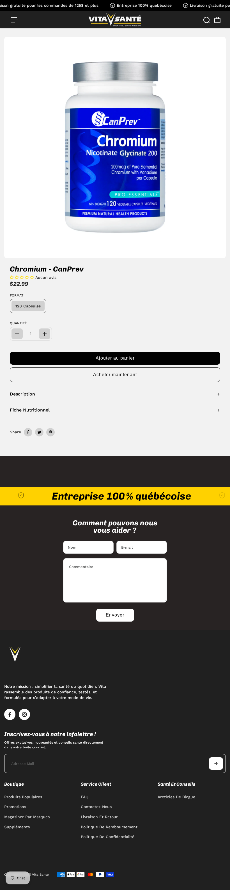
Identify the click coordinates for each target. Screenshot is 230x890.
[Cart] (217, 20)
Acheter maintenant (115, 374)
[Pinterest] (50, 432)
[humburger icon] (14, 20)
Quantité (18, 323)
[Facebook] (28, 432)
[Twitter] (39, 432)
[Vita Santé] (115, 19)
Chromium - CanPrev (47, 269)
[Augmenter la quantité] (44, 333)
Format (16, 295)
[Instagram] (24, 714)
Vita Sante (40, 875)
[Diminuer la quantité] (17, 333)
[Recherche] (206, 20)
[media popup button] (215, 252)
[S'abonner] (216, 763)
